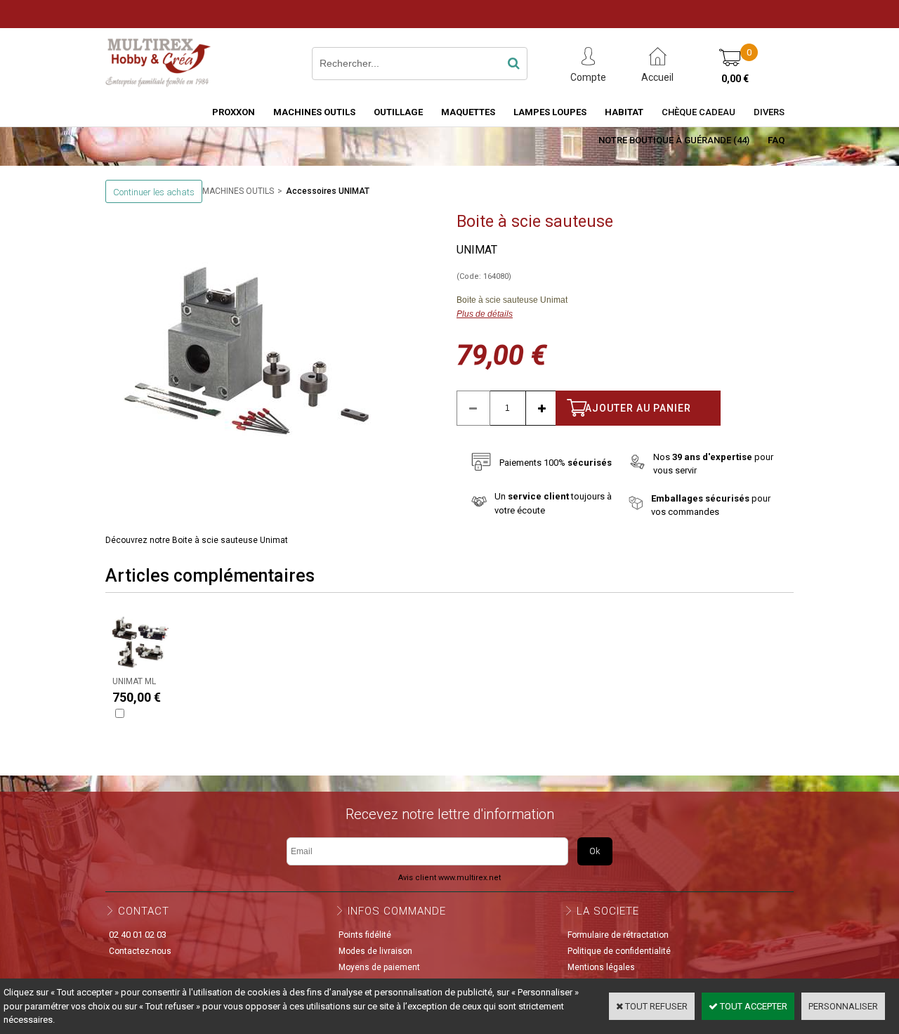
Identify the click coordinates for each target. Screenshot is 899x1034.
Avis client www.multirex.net (449, 877)
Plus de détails (485, 314)
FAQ (776, 140)
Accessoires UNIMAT (327, 191)
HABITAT (624, 112)
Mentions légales (601, 967)
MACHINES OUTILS (314, 112)
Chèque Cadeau (698, 112)
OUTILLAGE (398, 112)
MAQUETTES (468, 112)
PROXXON (233, 112)
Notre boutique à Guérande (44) (673, 140)
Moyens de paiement (379, 967)
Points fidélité (365, 935)
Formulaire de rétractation (618, 935)
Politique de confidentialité (619, 951)
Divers (769, 112)
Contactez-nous (140, 951)
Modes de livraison (375, 951)
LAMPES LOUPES (549, 112)
